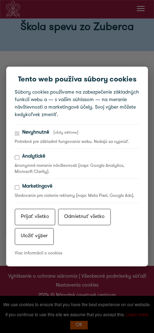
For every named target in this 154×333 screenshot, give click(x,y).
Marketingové (37, 186)
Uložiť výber (34, 236)
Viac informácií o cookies (38, 253)
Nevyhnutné (50, 132)
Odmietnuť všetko (84, 216)
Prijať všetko (35, 216)
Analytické (33, 156)
